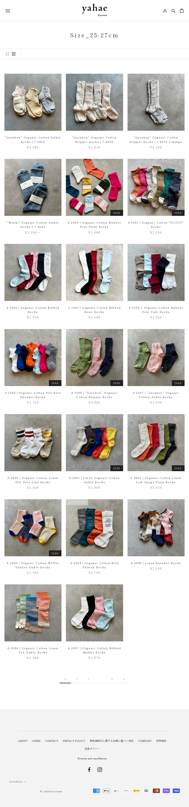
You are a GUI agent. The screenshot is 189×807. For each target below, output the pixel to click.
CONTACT (51, 741)
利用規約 (161, 741)
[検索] (173, 11)
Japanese (16, 781)
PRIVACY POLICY (74, 741)
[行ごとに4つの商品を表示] (13, 54)
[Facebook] (89, 769)
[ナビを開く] (8, 10)
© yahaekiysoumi (51, 791)
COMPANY (145, 741)
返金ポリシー (92, 748)
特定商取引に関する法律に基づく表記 (112, 741)
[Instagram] (99, 769)
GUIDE (36, 741)
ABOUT (23, 741)
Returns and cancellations (92, 758)
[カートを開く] (181, 10)
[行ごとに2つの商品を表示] (7, 54)
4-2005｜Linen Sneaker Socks (156, 563)
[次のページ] (123, 679)
